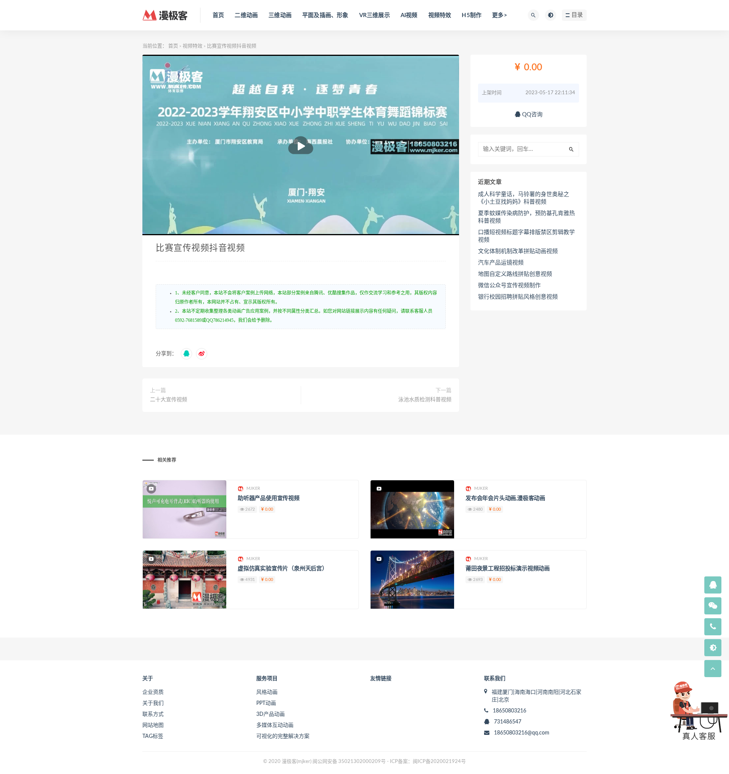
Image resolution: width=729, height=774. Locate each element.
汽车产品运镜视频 (501, 263)
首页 (218, 15)
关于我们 (153, 703)
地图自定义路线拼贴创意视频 (515, 274)
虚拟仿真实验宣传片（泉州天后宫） (283, 568)
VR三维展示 (374, 15)
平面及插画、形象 (325, 15)
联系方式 (153, 714)
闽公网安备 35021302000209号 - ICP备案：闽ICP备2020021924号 (389, 761)
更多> (499, 15)
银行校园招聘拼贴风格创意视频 (518, 297)
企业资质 (153, 692)
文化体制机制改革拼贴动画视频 (518, 251)
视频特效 (439, 15)
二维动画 (246, 15)
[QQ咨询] (713, 586)
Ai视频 (409, 15)
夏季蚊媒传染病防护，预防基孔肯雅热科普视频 (526, 217)
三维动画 (280, 15)
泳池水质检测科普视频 (424, 399)
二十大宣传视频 (168, 399)
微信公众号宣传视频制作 (509, 285)
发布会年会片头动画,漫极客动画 (505, 498)
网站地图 (153, 725)
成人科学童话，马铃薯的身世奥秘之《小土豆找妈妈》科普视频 (523, 198)
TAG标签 (152, 736)
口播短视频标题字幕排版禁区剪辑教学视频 (526, 236)
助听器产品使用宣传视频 (269, 498)
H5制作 (471, 15)
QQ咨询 (532, 114)
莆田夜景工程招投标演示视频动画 (507, 568)
